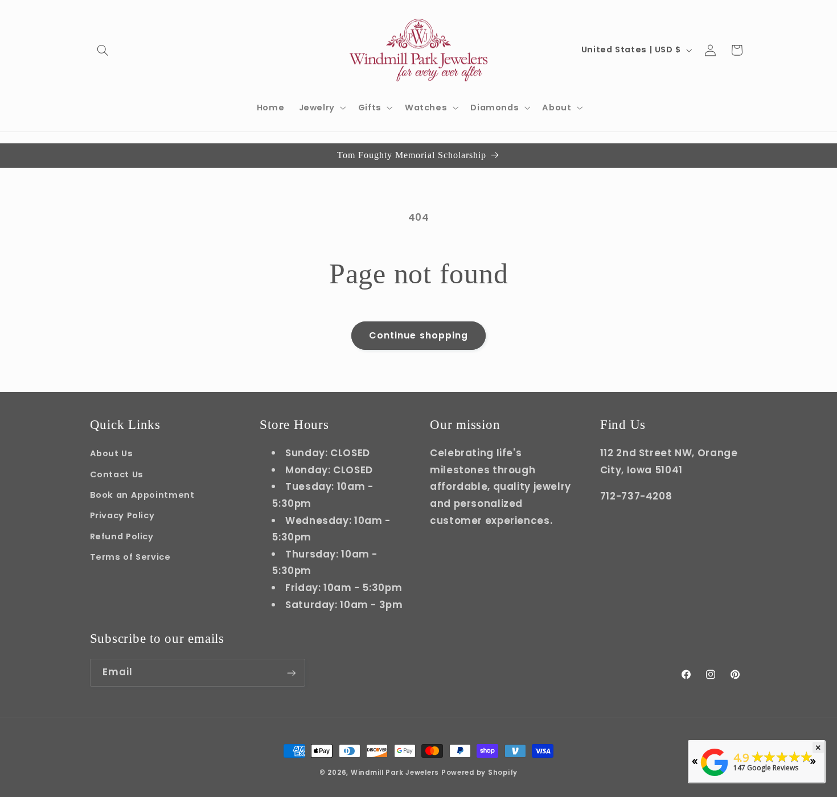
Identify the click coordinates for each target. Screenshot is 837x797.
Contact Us (116, 474)
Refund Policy (122, 536)
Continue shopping (418, 335)
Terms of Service (130, 557)
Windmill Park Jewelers (395, 772)
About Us (111, 453)
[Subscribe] (291, 673)
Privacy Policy (122, 515)
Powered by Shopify (479, 772)
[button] (103, 50)
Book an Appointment (142, 494)
